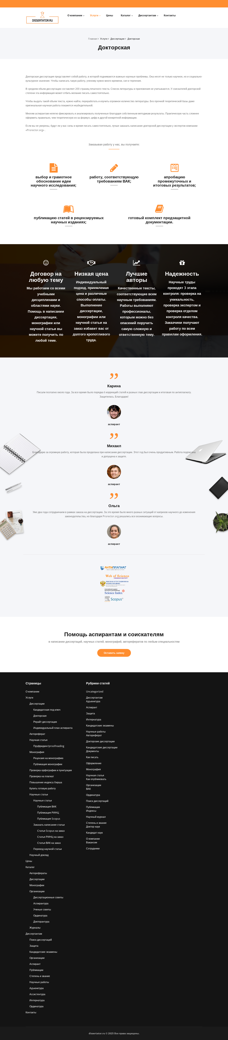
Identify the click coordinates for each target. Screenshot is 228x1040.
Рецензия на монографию (48, 758)
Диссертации (117, 38)
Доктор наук (93, 826)
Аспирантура (40, 903)
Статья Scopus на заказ (51, 830)
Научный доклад (39, 855)
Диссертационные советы (48, 897)
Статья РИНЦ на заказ (50, 837)
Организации (37, 891)
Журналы (34, 927)
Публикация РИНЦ (48, 812)
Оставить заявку (114, 653)
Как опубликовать (96, 779)
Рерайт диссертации (45, 721)
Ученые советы (42, 909)
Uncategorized (94, 691)
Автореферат (37, 734)
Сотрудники (93, 848)
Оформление (93, 763)
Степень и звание (39, 976)
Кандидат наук (94, 832)
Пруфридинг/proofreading (48, 746)
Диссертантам (147, 15)
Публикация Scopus (48, 818)
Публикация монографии (47, 764)
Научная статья (38, 740)
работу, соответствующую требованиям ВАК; (114, 178)
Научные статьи (38, 794)
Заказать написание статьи (49, 824)
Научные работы (39, 982)
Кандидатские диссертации (101, 747)
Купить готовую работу (42, 788)
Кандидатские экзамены (43, 952)
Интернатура (37, 1000)
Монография (36, 752)
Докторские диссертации (100, 741)
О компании (74, 15)
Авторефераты (38, 873)
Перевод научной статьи (47, 849)
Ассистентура (37, 994)
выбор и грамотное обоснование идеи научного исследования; (53, 181)
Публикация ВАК (46, 806)
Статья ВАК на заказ (49, 843)
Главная (92, 38)
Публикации (36, 970)
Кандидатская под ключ (46, 709)
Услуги (94, 15)
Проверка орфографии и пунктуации (50, 770)
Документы (92, 751)
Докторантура (41, 921)
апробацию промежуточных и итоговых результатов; (174, 181)
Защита (33, 945)
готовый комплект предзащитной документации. (159, 219)
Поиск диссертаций (40, 939)
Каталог (126, 15)
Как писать (92, 757)
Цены (109, 15)
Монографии (36, 885)
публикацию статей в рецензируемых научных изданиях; (69, 219)
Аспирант (34, 964)
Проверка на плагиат (41, 776)
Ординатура (40, 915)
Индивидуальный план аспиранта (52, 728)
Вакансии (91, 842)
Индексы (91, 810)
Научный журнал (96, 816)
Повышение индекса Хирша (45, 782)
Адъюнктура (36, 988)
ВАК (88, 789)
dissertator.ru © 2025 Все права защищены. (114, 1033)
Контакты (170, 15)
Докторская (133, 38)
